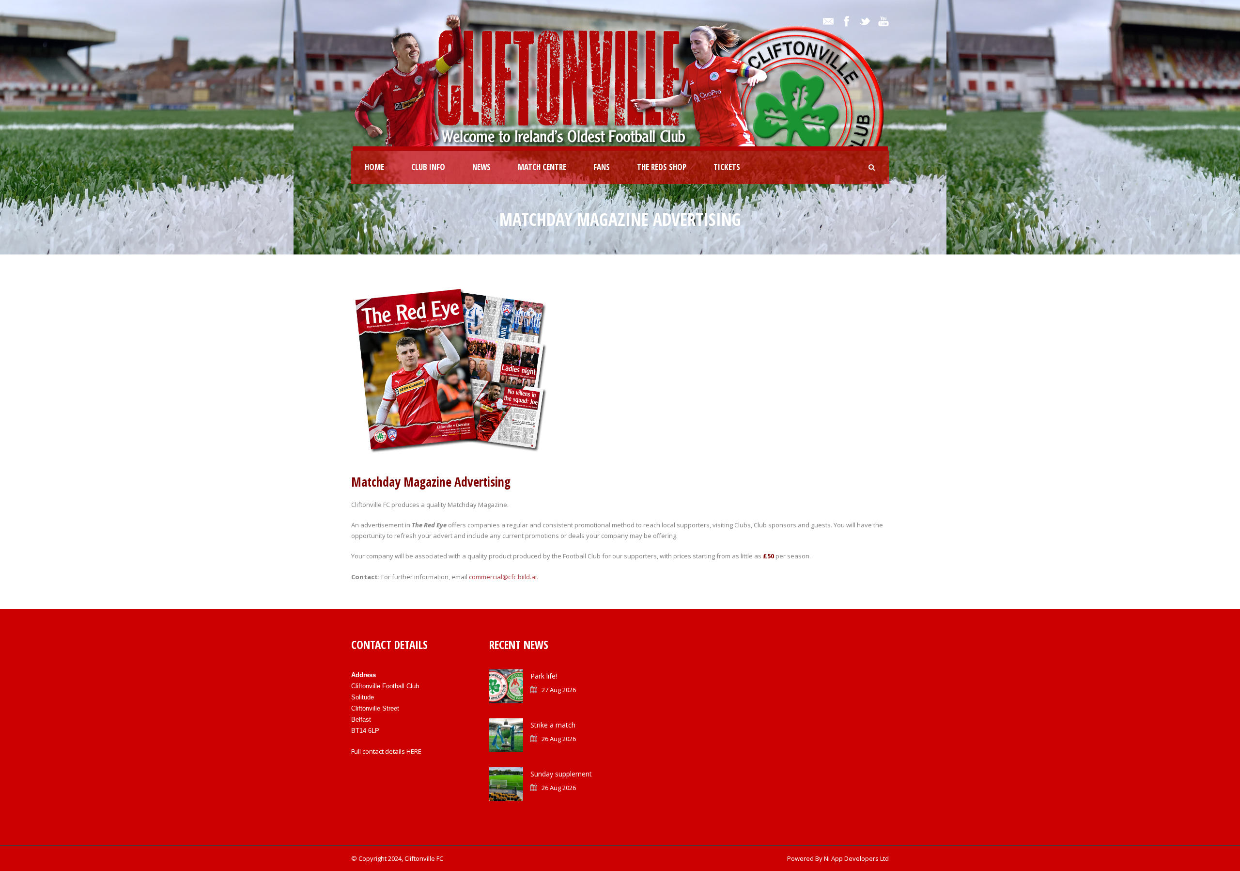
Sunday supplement (561, 773)
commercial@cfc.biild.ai (503, 576)
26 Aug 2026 (559, 738)
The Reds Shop (661, 167)
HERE (413, 751)
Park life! (543, 676)
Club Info (428, 167)
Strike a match (552, 724)
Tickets (726, 167)
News (481, 167)
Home (374, 167)
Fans (601, 167)
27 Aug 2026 (559, 689)
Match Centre (542, 167)
